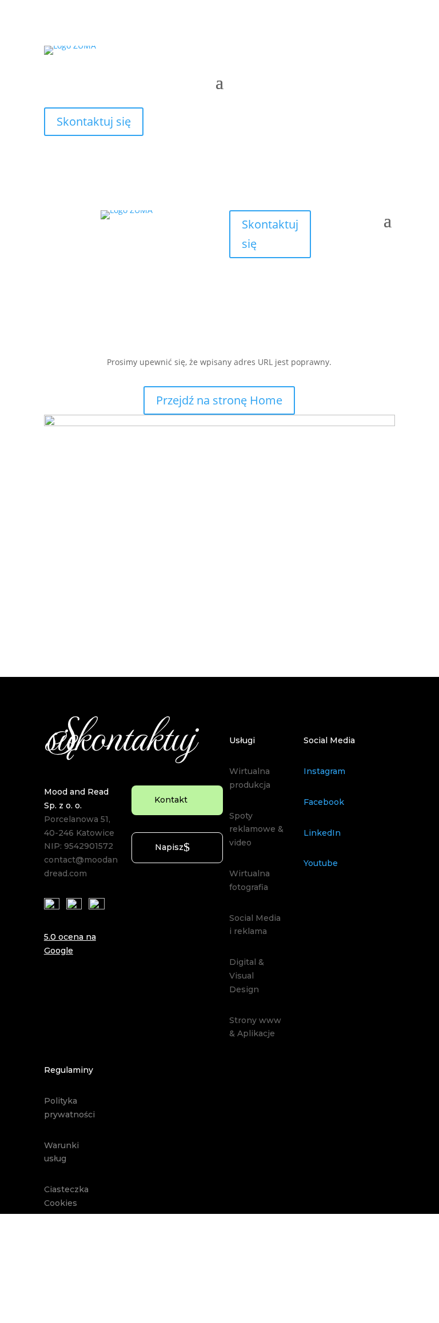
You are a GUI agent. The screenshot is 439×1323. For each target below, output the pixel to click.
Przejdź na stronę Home (219, 400)
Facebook (324, 802)
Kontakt (170, 800)
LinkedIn (322, 833)
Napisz (169, 847)
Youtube (321, 863)
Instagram (324, 771)
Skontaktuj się (94, 121)
